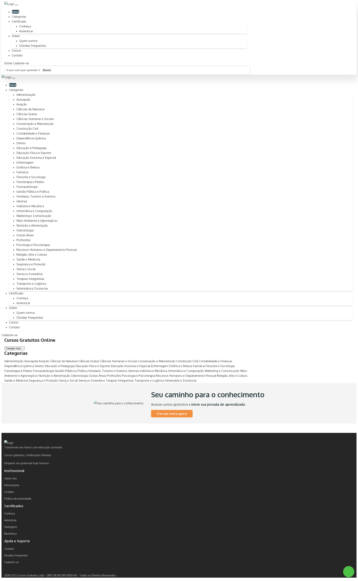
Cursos (16, 50)
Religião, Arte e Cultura (31, 254)
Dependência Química (31, 138)
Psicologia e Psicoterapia (33, 245)
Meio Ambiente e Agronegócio (37, 220)
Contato (17, 55)
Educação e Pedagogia (31, 148)
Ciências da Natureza (30, 109)
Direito (21, 143)
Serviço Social (25, 269)
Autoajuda (23, 99)
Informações (11, 485)
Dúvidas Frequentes (32, 46)
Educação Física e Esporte (33, 153)
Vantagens (10, 526)
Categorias (19, 16)
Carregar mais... (14, 348)
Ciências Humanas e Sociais (35, 119)
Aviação (21, 104)
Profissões (23, 240)
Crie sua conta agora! (172, 414)
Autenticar (26, 31)
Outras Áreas (25, 235)
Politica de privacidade (17, 498)
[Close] (13, 78)
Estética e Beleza (28, 167)
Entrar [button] (8, 63)
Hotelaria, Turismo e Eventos (36, 196)
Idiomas (21, 201)
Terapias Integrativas (30, 279)
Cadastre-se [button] (21, 63)
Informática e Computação (34, 211)
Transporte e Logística (31, 283)
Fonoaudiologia (26, 187)
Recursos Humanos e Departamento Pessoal (46, 250)
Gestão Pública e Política (32, 191)
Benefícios (10, 533)
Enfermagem (25, 162)
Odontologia (25, 230)
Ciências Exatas (26, 114)
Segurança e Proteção (31, 264)
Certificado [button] (19, 21)
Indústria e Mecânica (30, 206)
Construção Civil (27, 128)
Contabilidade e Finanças (33, 133)
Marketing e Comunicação (33, 216)
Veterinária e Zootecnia (32, 288)
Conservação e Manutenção (35, 124)
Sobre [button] (16, 36)
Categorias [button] (16, 90)
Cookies (9, 491)
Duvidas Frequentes (16, 555)
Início (15, 12)
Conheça (25, 26)
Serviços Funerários (29, 274)
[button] (16, 5)
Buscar (47, 70)
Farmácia (22, 172)
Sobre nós (10, 478)
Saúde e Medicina (28, 259)
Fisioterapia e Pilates (30, 182)
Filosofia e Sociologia (30, 177)
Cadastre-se (11, 562)
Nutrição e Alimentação (32, 225)
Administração (26, 95)
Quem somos (28, 41)
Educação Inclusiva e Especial (36, 158)
